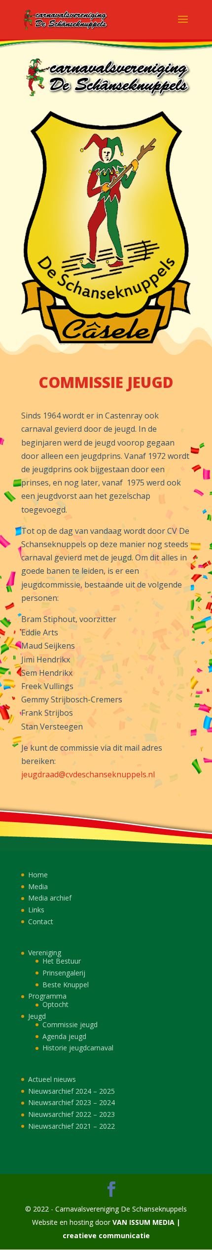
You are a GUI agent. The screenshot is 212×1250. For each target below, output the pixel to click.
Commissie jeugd (70, 1024)
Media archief (49, 898)
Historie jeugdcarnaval (77, 1047)
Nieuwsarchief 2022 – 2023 (71, 1114)
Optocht (55, 1004)
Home (38, 874)
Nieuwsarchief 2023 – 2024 (71, 1102)
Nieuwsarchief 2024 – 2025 (71, 1091)
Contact (40, 921)
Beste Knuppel (65, 984)
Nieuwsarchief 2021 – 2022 (71, 1126)
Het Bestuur (61, 961)
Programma (47, 996)
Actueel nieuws (52, 1079)
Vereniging (44, 952)
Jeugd (37, 1016)
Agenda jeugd (64, 1036)
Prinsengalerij (63, 972)
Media (38, 886)
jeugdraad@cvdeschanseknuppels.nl (88, 774)
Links (36, 909)
